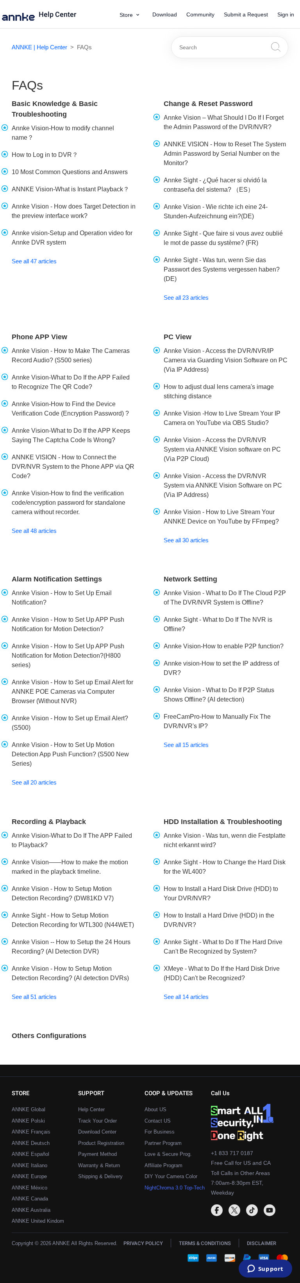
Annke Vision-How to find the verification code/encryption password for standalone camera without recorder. (68, 502)
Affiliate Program (163, 1165)
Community (200, 14)
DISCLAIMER (261, 1243)
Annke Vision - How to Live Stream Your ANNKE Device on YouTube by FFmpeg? (221, 517)
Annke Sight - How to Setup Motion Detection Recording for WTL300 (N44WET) (73, 920)
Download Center (97, 1132)
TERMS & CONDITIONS (205, 1243)
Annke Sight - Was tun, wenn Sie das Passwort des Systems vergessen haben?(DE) (222, 269)
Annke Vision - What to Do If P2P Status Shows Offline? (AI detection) (219, 695)
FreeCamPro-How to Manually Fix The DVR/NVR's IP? (217, 721)
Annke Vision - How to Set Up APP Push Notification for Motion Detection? (68, 624)
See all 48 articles (34, 530)
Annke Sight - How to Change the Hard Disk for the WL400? (225, 867)
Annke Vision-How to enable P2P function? (224, 646)
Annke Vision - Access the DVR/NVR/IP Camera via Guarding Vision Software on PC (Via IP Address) (226, 360)
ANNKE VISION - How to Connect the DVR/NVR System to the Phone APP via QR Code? (73, 466)
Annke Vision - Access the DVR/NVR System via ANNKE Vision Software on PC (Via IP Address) (223, 485)
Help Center (57, 14)
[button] (132, 15)
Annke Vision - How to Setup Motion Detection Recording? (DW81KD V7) (63, 893)
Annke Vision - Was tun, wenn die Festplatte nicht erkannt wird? (225, 840)
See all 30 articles (186, 540)
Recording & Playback (49, 822)
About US (155, 1109)
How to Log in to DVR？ (45, 154)
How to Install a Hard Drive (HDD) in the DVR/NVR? (219, 920)
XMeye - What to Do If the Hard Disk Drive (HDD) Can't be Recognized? (222, 973)
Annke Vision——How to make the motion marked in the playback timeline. (70, 867)
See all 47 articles (34, 261)
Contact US (158, 1121)
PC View (177, 337)
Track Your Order (97, 1121)
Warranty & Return (99, 1165)
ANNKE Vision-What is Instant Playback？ (70, 189)
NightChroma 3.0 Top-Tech (175, 1188)
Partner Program (163, 1143)
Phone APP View (39, 337)
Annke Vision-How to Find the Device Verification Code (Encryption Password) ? (70, 409)
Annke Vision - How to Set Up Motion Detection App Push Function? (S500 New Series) (70, 754)
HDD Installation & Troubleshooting (223, 822)
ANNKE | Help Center (39, 47)
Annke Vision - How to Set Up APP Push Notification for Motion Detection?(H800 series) (68, 655)
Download (164, 14)
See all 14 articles (186, 996)
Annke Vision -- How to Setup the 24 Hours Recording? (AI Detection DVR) (71, 947)
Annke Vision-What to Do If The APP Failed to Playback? (72, 840)
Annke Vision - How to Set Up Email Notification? (62, 598)
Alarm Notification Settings (57, 579)
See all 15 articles (186, 744)
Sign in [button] (285, 14)
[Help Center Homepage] (20, 17)
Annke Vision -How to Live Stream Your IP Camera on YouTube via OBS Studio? (222, 418)
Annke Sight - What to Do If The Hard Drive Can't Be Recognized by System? (223, 947)
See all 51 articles (34, 996)
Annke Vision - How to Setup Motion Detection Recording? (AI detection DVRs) (70, 973)
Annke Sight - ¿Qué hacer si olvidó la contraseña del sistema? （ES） (215, 185)
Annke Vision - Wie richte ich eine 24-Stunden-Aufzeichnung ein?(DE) (216, 211)
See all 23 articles (186, 297)
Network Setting (190, 579)
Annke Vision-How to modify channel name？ (63, 133)
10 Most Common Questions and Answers (70, 172)
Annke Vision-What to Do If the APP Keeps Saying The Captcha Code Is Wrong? (71, 435)
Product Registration (101, 1143)
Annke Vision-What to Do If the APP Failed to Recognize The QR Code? (71, 382)
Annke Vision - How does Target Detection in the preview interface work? (74, 211)
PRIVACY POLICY (143, 1243)
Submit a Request (246, 14)
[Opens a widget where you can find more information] (265, 1269)
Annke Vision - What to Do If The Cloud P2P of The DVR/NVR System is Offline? (225, 598)
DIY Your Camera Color (171, 1176)
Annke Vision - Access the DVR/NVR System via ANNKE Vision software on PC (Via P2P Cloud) (222, 449)
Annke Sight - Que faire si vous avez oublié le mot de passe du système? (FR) (223, 238)
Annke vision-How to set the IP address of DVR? (221, 668)
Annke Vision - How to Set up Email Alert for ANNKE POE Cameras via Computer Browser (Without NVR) (72, 691)
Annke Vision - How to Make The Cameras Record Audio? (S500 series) (71, 355)
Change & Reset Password (208, 104)
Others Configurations (49, 1036)
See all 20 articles (34, 782)
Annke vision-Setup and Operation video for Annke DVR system (72, 238)
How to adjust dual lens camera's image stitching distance (219, 391)
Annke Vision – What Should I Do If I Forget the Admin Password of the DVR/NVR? (224, 122)
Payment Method (97, 1154)
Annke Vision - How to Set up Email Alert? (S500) (70, 723)
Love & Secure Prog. (168, 1154)
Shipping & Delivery (100, 1176)
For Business (160, 1132)
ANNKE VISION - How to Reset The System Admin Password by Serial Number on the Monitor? (225, 153)
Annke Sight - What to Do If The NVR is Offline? (218, 624)
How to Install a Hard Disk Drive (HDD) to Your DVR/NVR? (221, 893)
